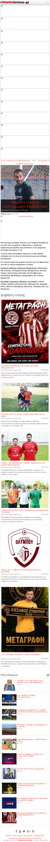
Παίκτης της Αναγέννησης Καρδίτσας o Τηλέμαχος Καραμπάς (31, 784)
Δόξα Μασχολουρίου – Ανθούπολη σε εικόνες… (32, 740)
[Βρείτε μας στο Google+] (29, 831)
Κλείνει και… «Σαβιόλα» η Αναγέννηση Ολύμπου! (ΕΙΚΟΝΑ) (21, 570)
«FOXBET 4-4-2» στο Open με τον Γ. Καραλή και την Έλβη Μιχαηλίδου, (30, 681)
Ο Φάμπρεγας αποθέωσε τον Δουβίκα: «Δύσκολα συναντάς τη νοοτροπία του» (32, 711)
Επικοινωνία (17, 835)
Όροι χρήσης (27, 835)
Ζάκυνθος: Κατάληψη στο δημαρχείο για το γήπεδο (32, 725)
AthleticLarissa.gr (25, 840)
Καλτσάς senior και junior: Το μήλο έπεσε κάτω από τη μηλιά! (23, 415)
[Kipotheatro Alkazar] (25, 216)
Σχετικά (8, 835)
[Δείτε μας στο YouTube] (20, 831)
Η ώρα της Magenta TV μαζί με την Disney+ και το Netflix (30, 755)
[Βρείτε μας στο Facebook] (16, 831)
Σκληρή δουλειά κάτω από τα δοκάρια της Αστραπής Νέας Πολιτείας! (24, 511)
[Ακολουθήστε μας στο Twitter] (24, 831)
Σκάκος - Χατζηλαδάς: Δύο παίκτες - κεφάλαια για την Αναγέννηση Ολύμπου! (23, 464)
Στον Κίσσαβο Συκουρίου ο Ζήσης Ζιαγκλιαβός (20, 654)
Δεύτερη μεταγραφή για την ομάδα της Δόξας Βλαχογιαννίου (19, 366)
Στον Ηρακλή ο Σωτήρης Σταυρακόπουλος (26, 696)
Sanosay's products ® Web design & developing (25, 838)
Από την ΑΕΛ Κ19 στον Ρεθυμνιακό (30, 769)
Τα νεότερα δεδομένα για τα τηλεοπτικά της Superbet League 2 (32, 799)
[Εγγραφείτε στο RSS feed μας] (33, 831)
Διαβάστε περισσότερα (25, 163)
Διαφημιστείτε (39, 835)
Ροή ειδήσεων (9, 675)
